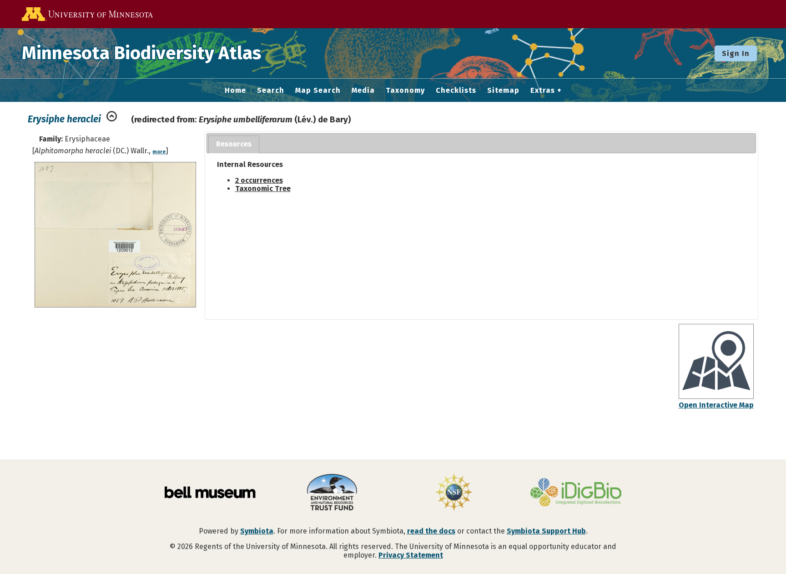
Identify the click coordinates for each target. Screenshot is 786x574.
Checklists (456, 90)
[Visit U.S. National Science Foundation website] (454, 493)
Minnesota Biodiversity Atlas (141, 53)
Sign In (736, 53)
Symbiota (256, 531)
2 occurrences (259, 180)
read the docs (431, 531)
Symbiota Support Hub (546, 531)
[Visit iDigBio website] (576, 493)
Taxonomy (405, 90)
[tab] (233, 144)
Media (363, 90)
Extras (542, 90)
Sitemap (503, 90)
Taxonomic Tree (263, 188)
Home (235, 90)
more (159, 152)
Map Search (318, 90)
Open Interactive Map (716, 405)
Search (270, 90)
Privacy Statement (410, 555)
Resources (234, 144)
